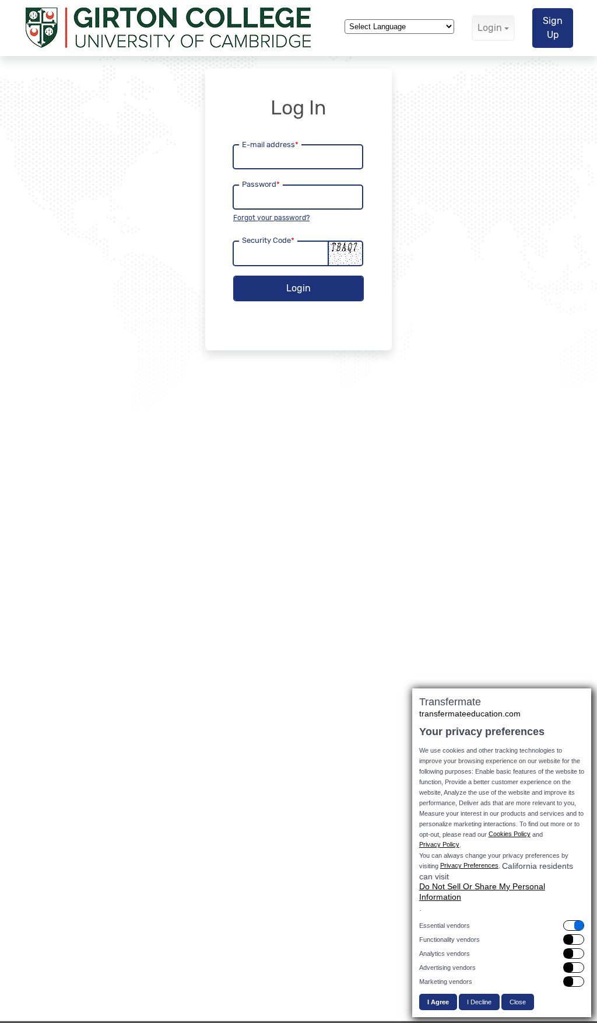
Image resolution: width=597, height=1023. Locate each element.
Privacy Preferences (469, 865)
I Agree (438, 1001)
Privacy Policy (439, 844)
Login (489, 27)
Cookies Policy (510, 833)
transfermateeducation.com (470, 713)
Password (261, 184)
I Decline (479, 1001)
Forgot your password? (271, 218)
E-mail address (270, 144)
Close (518, 1001)
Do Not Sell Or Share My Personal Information (482, 892)
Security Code (268, 240)
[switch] (501, 925)
